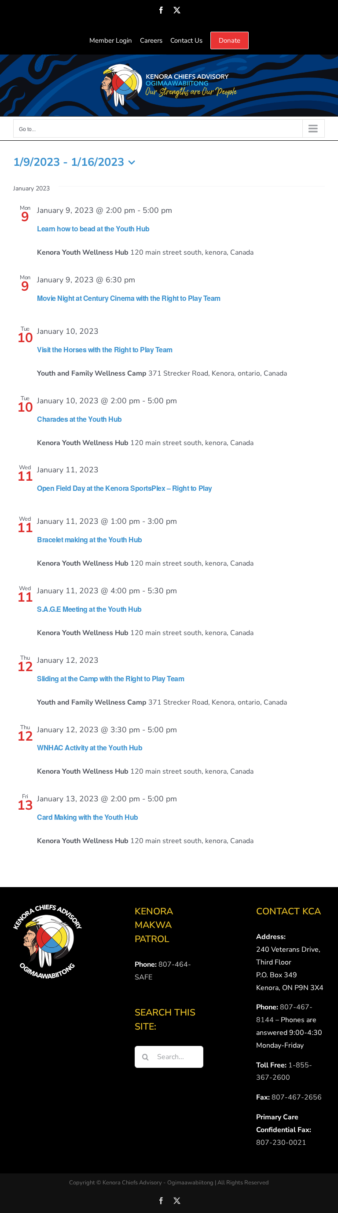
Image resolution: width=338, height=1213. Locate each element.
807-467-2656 (297, 1097)
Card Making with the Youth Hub (87, 817)
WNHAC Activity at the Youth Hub (89, 747)
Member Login (110, 40)
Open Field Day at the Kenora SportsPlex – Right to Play (124, 488)
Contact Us (186, 40)
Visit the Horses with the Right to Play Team (105, 349)
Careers (151, 40)
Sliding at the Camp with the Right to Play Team (110, 678)
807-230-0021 (281, 1142)
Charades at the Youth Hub (79, 419)
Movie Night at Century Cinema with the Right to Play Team (128, 298)
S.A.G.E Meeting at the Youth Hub (89, 609)
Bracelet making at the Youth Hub (89, 539)
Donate (229, 40)
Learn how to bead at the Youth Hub (93, 228)
